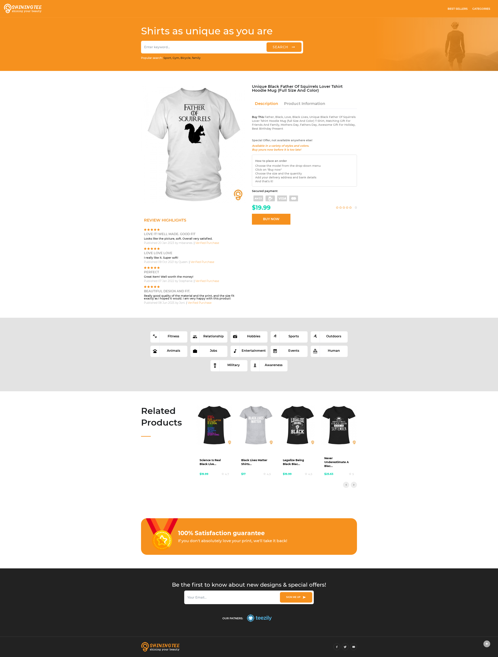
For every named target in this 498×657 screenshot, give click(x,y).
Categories (481, 8)
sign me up (294, 597)
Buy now (271, 219)
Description (266, 103)
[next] (354, 485)
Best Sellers (458, 8)
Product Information (304, 103)
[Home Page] (22, 9)
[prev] (346, 485)
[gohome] (486, 643)
